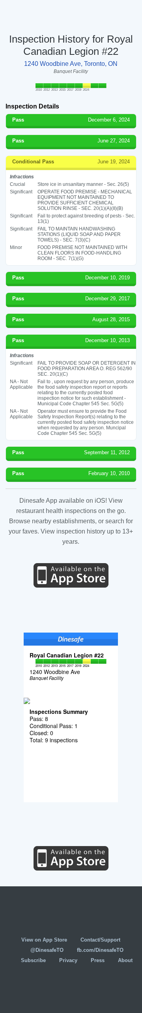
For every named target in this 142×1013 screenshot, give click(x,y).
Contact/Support (100, 940)
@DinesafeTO (47, 950)
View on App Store (44, 940)
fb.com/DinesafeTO (100, 950)
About (125, 960)
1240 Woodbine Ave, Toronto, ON (71, 63)
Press (98, 960)
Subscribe (33, 960)
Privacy (68, 960)
